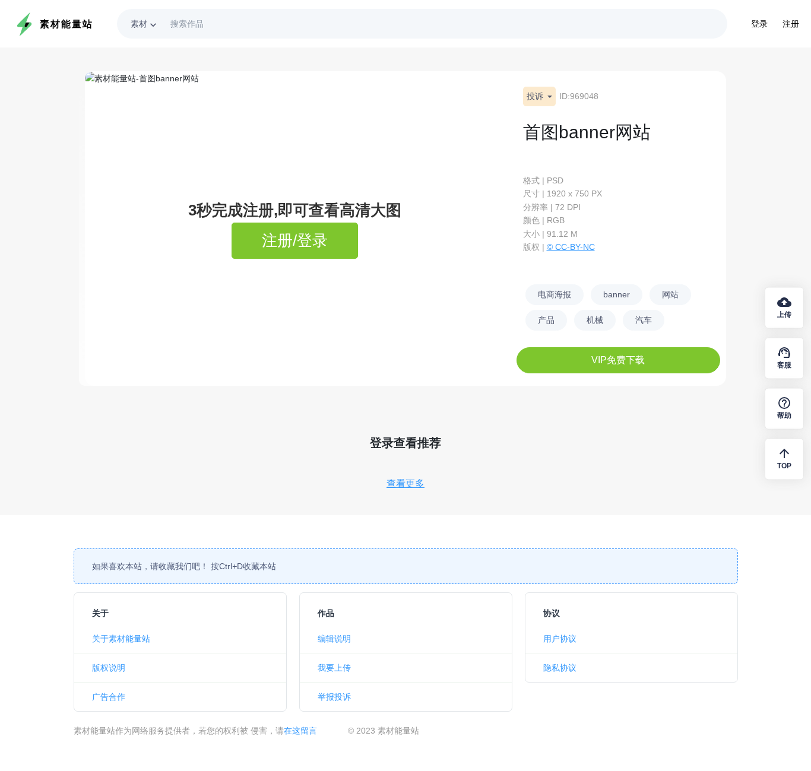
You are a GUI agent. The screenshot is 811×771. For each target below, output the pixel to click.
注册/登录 (295, 240)
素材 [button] (145, 25)
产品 (546, 320)
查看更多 (405, 483)
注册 (791, 23)
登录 (759, 23)
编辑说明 (334, 638)
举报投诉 (334, 697)
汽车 (643, 320)
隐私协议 (559, 667)
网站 (670, 294)
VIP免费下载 (618, 360)
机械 (595, 320)
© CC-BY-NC (571, 247)
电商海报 (554, 294)
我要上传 (334, 667)
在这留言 (300, 730)
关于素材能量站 (121, 638)
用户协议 (559, 638)
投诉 (536, 96)
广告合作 (108, 697)
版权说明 (108, 667)
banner (616, 294)
